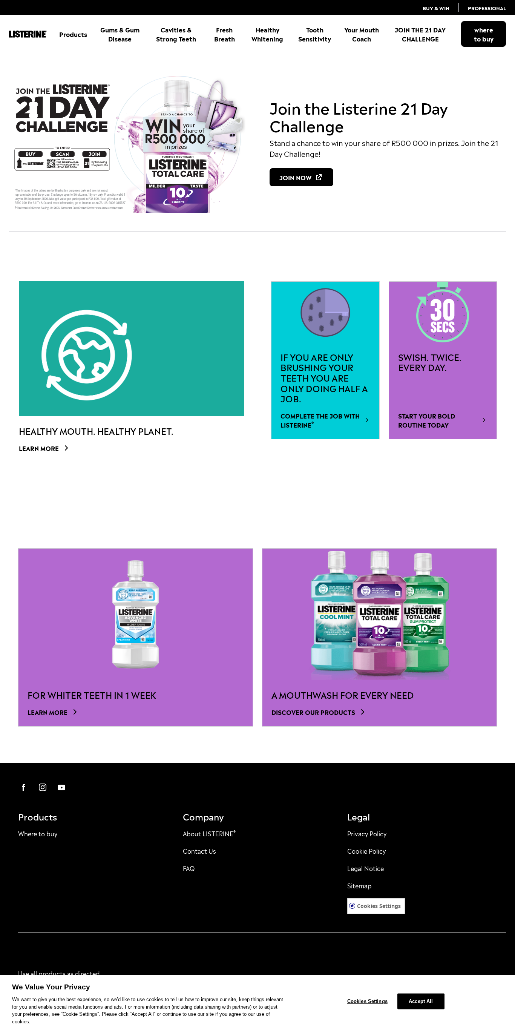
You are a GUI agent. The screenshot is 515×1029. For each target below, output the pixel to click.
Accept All (421, 1001)
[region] (257, 1002)
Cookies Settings (379, 905)
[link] (436, 7)
